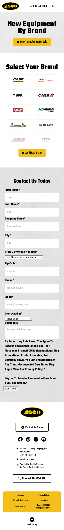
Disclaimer (44, 500)
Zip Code (11, 263)
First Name (12, 190)
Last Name (12, 204)
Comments (11, 323)
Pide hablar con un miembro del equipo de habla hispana (32, 466)
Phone (9, 280)
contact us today (34, 427)
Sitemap (20, 495)
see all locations (27, 459)
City (8, 235)
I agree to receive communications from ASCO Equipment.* (30, 380)
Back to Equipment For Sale (33, 42)
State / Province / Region (21, 252)
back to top (32, 524)
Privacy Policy (44, 495)
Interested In (13, 314)
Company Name (15, 219)
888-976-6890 (40, 6)
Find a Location (20, 506)
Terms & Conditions (20, 500)
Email (9, 297)
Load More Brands (34, 153)
